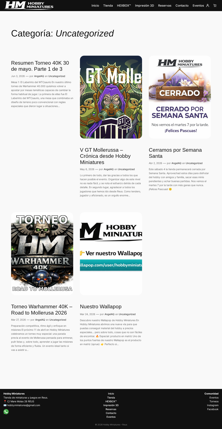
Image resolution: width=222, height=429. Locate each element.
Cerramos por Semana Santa (175, 153)
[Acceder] (207, 5)
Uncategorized (56, 76)
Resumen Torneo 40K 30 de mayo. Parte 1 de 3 (40, 66)
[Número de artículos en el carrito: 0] (215, 5)
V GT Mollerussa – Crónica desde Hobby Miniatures (105, 156)
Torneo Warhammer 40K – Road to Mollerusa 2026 (41, 310)
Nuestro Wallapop (101, 306)
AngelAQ (39, 76)
